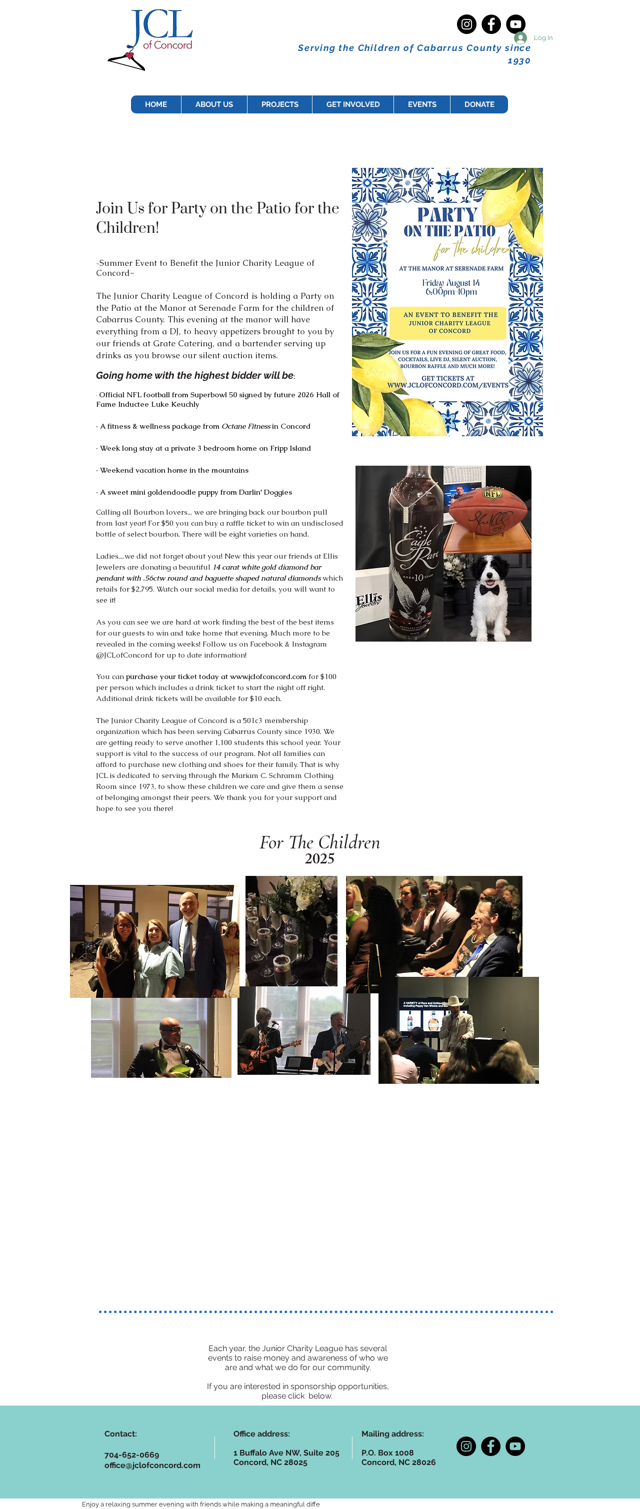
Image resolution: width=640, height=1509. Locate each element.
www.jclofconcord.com (268, 676)
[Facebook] (491, 24)
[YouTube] (516, 24)
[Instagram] (466, 24)
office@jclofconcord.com (152, 1465)
